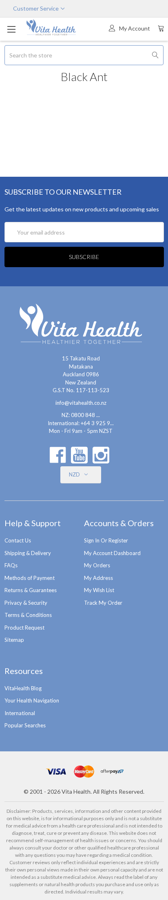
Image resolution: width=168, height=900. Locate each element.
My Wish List (99, 590)
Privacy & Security (25, 602)
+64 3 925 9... (97, 423)
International (19, 713)
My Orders (97, 565)
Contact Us (17, 540)
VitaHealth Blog (23, 688)
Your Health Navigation (31, 700)
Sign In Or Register (106, 540)
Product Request (24, 627)
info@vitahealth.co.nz (80, 403)
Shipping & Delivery (27, 553)
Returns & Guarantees (30, 590)
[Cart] (161, 28)
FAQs (11, 565)
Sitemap (14, 640)
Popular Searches (25, 725)
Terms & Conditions (28, 615)
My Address (98, 578)
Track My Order (103, 602)
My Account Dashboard (112, 553)
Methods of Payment (29, 578)
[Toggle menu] (11, 29)
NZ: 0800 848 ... (81, 415)
